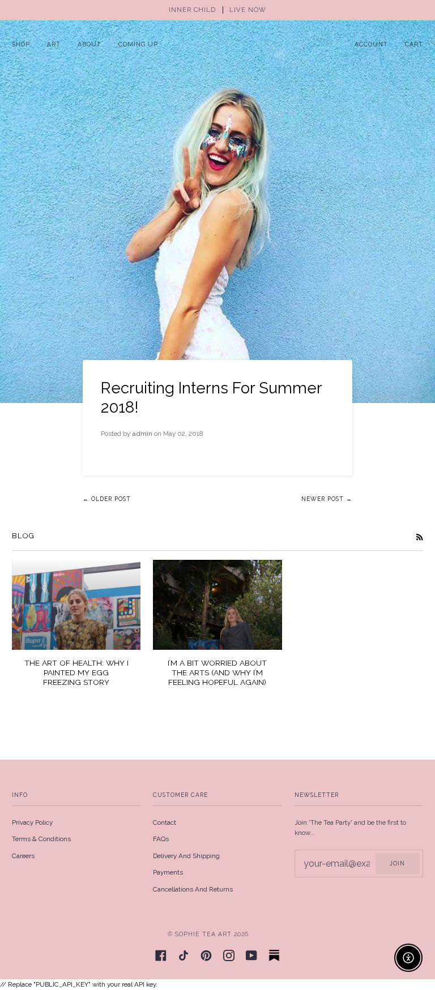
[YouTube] (251, 955)
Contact (164, 822)
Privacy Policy (32, 822)
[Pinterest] (206, 955)
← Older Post (107, 498)
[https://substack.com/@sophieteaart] (274, 955)
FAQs (161, 839)
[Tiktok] (183, 955)
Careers (23, 856)
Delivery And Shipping (186, 856)
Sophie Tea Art (203, 934)
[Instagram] (228, 955)
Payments (168, 872)
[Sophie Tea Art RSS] (419, 537)
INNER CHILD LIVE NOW (217, 10)
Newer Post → (326, 498)
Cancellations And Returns (193, 889)
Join (397, 863)
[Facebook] (161, 955)
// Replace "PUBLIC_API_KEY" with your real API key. (217, 494)
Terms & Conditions (41, 839)
